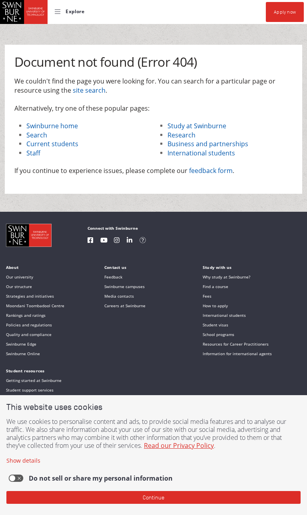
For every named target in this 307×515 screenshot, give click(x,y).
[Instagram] (117, 241)
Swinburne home (52, 125)
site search (89, 90)
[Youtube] (104, 241)
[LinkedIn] (129, 241)
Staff (33, 153)
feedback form (211, 170)
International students (201, 153)
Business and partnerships (207, 143)
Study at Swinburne (196, 125)
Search (36, 135)
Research (181, 135)
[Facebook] (90, 241)
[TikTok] (143, 241)
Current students (52, 143)
